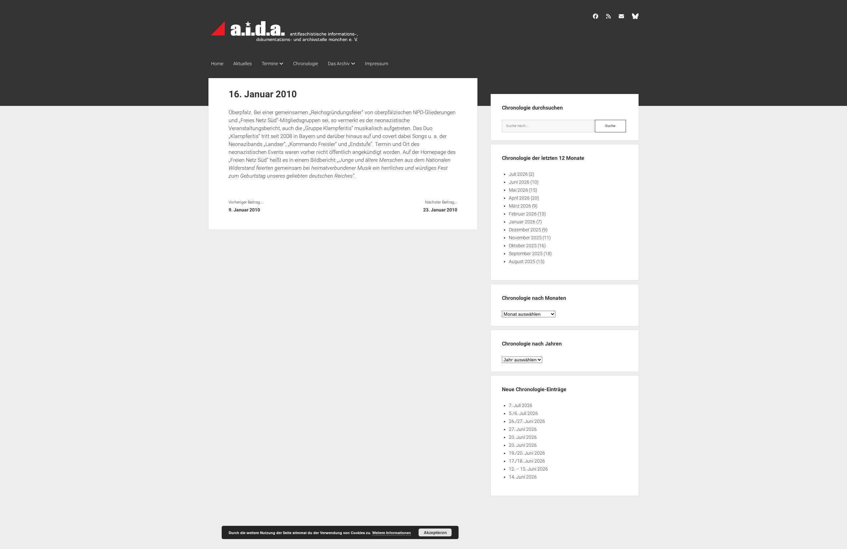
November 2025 (525, 237)
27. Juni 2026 (523, 429)
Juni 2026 (519, 182)
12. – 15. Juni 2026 (528, 469)
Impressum (376, 63)
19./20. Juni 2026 (527, 453)
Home (217, 63)
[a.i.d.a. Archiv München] (284, 43)
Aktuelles (242, 63)
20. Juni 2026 (523, 437)
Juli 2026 (518, 174)
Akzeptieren (435, 532)
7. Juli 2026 (520, 405)
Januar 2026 (522, 221)
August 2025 (522, 261)
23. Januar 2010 (440, 209)
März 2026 (520, 205)
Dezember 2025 (525, 229)
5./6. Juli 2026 (523, 413)
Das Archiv (339, 63)
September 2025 (526, 253)
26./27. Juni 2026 (527, 421)
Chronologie (305, 63)
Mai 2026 (518, 190)
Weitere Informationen (391, 532)
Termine (270, 63)
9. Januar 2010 (244, 209)
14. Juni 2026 (523, 477)
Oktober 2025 (523, 245)
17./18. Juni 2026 (527, 461)
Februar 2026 (523, 213)
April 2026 (519, 198)
